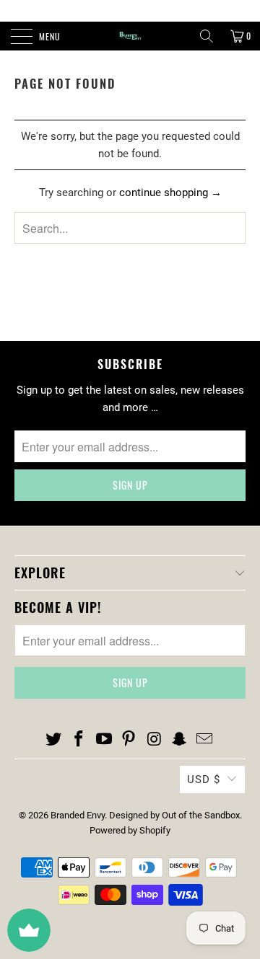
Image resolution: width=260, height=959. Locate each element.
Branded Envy (78, 815)
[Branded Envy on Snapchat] (180, 739)
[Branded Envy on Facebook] (79, 739)
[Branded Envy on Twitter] (54, 739)
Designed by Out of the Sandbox (174, 815)
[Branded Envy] (130, 36)
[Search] (206, 36)
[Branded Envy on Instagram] (154, 739)
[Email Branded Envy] (204, 739)
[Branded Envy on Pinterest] (129, 739)
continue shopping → (170, 192)
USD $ (203, 779)
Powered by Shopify (130, 830)
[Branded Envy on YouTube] (104, 739)
